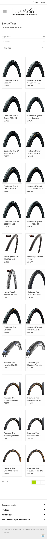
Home (4, 27)
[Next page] (42, 482)
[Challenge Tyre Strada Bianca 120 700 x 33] (35, 279)
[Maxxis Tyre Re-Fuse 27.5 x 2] (35, 243)
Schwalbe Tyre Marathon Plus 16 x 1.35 (34, 363)
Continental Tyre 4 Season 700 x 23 (11, 187)
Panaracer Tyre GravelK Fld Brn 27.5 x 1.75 (35, 469)
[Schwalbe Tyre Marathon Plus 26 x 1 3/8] (12, 349)
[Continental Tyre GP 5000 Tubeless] (35, 102)
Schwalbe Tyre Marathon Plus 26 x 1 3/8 (11, 363)
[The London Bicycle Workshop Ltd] (28, 11)
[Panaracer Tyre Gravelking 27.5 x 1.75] (35, 420)
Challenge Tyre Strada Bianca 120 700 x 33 (34, 293)
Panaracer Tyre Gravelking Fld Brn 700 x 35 (34, 399)
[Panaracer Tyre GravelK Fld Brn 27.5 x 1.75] (35, 455)
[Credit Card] (42, 536)
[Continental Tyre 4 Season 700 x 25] (12, 102)
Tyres (20, 27)
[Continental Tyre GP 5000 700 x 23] (35, 208)
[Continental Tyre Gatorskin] (12, 314)
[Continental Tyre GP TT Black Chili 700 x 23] (35, 173)
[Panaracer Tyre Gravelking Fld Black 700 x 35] (12, 420)
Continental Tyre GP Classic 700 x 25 (34, 328)
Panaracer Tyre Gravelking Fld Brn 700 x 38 (11, 399)
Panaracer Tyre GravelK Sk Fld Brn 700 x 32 (11, 469)
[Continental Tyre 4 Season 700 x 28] (35, 138)
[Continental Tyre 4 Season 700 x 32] (35, 67)
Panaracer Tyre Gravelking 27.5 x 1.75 (33, 434)
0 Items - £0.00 (40, 2)
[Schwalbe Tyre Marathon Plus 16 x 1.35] (35, 349)
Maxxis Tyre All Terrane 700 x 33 (10, 293)
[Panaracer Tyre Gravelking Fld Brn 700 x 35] (35, 385)
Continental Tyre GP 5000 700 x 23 (34, 222)
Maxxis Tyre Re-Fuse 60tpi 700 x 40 (11, 258)
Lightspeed (6, 532)
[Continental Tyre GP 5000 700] (12, 67)
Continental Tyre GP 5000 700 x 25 (11, 152)
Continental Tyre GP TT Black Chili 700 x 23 (34, 187)
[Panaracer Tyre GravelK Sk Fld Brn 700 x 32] (12, 455)
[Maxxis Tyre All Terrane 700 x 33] (12, 279)
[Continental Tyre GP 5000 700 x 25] (12, 138)
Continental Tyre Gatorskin (10, 328)
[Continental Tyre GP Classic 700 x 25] (35, 314)
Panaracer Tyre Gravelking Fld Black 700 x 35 (11, 434)
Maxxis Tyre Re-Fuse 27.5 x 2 (35, 258)
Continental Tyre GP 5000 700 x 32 (11, 222)
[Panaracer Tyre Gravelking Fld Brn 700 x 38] (12, 385)
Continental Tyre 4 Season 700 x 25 (11, 116)
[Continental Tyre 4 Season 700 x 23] (12, 173)
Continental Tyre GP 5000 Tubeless (34, 116)
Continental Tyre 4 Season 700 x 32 (34, 81)
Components (12, 27)
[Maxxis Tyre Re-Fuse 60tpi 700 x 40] (12, 243)
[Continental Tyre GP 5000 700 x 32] (12, 208)
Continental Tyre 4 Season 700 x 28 (34, 152)
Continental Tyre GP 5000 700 (11, 81)
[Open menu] (5, 11)
